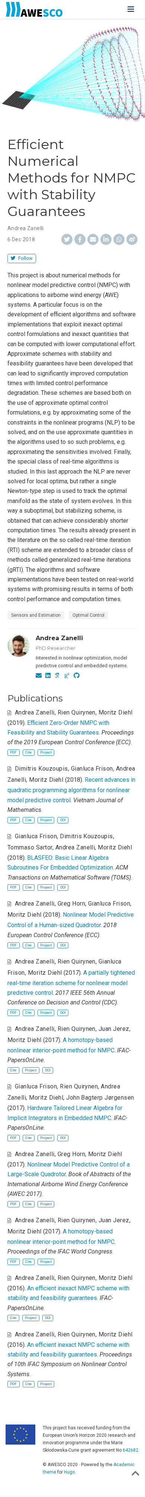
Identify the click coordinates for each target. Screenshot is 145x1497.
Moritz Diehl (116, 712)
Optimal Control (88, 615)
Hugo (69, 1472)
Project (46, 752)
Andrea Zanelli (25, 228)
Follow (25, 258)
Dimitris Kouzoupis (41, 768)
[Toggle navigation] (131, 9)
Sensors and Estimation (36, 615)
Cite (28, 752)
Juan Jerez (114, 1028)
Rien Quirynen (77, 712)
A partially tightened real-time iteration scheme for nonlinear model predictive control (71, 982)
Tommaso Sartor (29, 847)
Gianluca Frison (92, 768)
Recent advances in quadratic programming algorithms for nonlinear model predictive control (71, 789)
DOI (63, 820)
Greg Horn (71, 903)
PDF (13, 752)
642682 (130, 1450)
